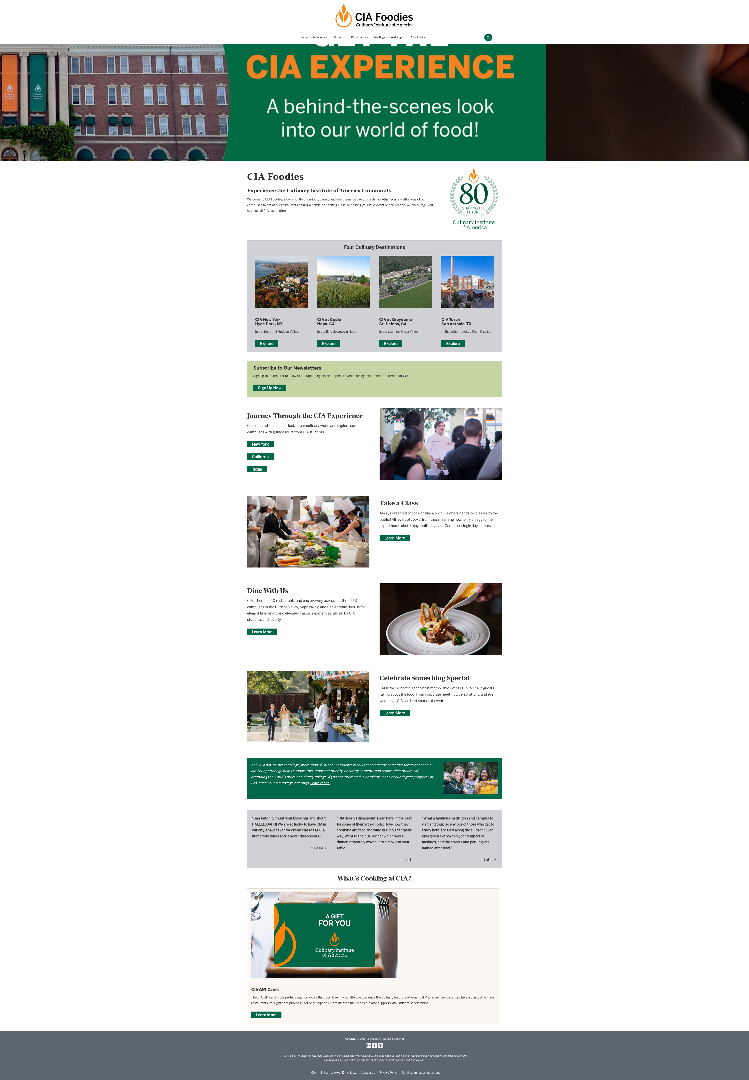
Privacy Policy (388, 1072)
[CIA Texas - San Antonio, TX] (467, 255)
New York (260, 444)
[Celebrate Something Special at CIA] (308, 673)
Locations (319, 37)
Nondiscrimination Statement (421, 1072)
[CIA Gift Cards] (324, 895)
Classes (338, 37)
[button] (6, 102)
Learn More (394, 538)
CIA (313, 1072)
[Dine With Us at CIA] (441, 586)
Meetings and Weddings (388, 37)
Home (304, 37)
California (261, 456)
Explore (266, 343)
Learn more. (320, 783)
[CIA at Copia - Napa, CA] (343, 255)
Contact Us (368, 1072)
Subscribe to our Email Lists (338, 1072)
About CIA (417, 37)
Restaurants (358, 37)
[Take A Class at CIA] (308, 498)
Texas (257, 469)
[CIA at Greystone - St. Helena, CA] (405, 255)
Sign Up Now (269, 388)
